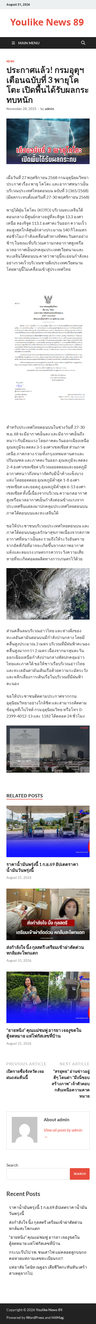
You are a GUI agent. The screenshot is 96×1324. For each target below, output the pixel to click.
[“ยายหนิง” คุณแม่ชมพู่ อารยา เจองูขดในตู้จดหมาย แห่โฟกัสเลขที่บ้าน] (48, 999)
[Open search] (83, 43)
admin (49, 109)
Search (12, 1164)
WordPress (35, 1317)
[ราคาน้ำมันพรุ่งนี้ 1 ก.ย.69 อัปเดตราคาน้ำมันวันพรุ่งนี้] (48, 833)
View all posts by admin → (63, 1133)
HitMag (57, 1317)
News (10, 61)
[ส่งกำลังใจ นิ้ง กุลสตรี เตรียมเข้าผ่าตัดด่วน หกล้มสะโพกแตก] (48, 916)
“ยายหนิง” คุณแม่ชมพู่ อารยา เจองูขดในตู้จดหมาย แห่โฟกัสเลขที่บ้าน (43, 1033)
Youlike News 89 (47, 22)
